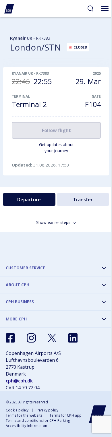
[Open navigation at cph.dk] (105, 8)
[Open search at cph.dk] (90, 8)
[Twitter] (52, 338)
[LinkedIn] (73, 338)
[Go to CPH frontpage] (97, 414)
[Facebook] (10, 338)
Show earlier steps (53, 222)
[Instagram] (31, 338)
